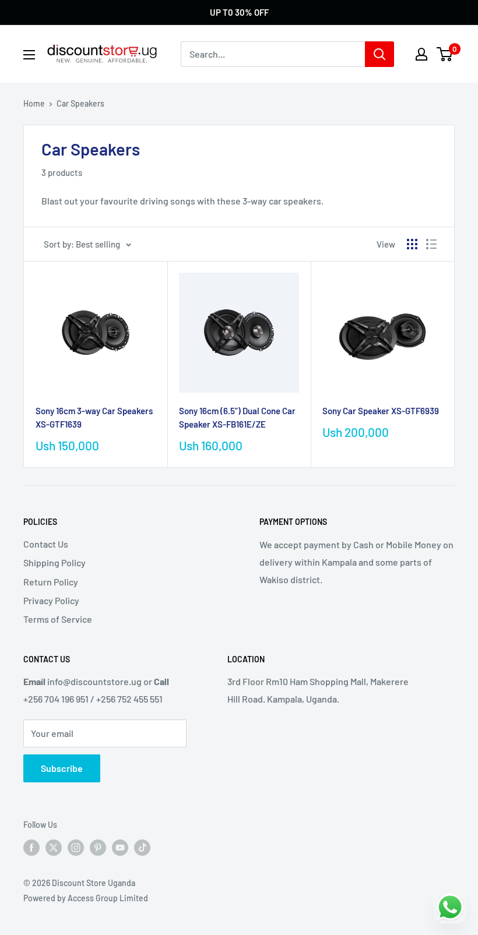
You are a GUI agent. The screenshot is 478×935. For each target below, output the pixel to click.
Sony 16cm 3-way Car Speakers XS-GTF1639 (94, 417)
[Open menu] (29, 54)
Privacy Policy (51, 600)
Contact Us (45, 543)
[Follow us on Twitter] (53, 847)
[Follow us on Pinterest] (98, 847)
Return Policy (50, 581)
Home (34, 103)
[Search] (379, 54)
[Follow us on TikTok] (142, 847)
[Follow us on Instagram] (76, 847)
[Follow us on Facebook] (31, 847)
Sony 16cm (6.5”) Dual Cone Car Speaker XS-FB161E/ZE (237, 417)
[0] (445, 54)
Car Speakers (80, 103)
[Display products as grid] (412, 244)
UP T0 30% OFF (239, 12)
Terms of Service (57, 618)
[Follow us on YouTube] (120, 847)
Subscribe (62, 768)
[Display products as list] (431, 244)
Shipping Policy (54, 562)
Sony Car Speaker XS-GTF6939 (380, 410)
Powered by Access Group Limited (85, 898)
